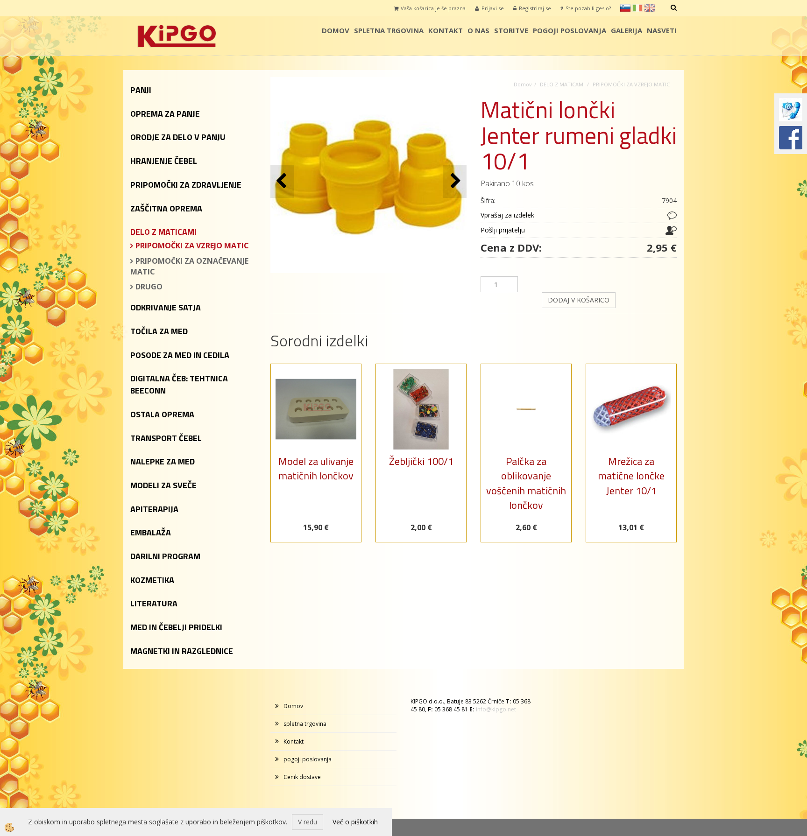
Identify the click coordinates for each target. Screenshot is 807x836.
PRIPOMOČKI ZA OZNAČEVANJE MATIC (189, 266)
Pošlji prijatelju (503, 229)
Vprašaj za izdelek (507, 215)
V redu (307, 821)
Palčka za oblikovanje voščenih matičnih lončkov (526, 483)
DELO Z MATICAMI (562, 84)
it (637, 8)
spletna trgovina (389, 30)
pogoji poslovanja (569, 30)
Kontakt (445, 30)
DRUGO (149, 286)
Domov (335, 30)
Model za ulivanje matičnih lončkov (316, 468)
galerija (626, 30)
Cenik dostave (302, 777)
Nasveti (662, 30)
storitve (511, 30)
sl (625, 8)
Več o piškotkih (355, 821)
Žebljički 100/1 (421, 461)
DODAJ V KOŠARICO (578, 299)
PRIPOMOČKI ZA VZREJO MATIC (192, 245)
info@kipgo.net (496, 709)
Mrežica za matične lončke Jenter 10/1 (631, 476)
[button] (455, 181)
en (649, 8)
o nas (478, 30)
